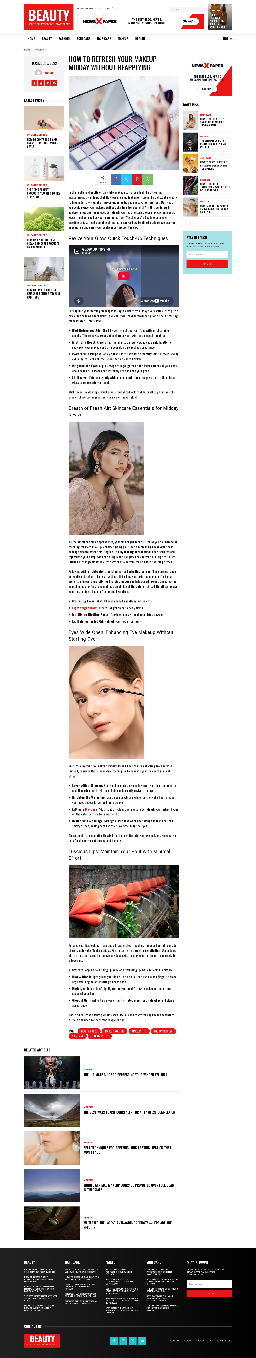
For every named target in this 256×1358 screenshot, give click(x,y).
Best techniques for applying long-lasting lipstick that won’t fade (127, 1150)
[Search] (200, 9)
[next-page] (191, 223)
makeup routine (114, 1031)
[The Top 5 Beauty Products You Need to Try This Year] (44, 168)
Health (88, 1143)
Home (27, 49)
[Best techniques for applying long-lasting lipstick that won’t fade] (52, 1148)
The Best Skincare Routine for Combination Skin (162, 1290)
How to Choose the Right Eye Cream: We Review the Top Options (214, 165)
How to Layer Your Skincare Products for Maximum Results (80, 1286)
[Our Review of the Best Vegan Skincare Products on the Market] (44, 219)
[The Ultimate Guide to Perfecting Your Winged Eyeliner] (52, 1072)
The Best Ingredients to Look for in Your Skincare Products (162, 1308)
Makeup (39, 49)
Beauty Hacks (89, 1031)
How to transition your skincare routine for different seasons (159, 1298)
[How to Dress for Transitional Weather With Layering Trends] (190, 185)
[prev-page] (185, 223)
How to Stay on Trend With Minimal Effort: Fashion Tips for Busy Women (39, 1289)
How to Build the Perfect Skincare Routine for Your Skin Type (214, 209)
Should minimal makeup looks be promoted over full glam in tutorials (128, 1187)
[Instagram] (41, 83)
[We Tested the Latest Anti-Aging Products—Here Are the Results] (52, 1223)
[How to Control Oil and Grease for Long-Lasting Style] (44, 118)
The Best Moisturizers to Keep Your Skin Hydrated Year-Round (40, 1298)
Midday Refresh (163, 1031)
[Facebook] (34, 83)
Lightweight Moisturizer (89, 608)
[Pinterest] (137, 179)
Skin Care (215, 10)
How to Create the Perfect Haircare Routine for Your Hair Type (44, 293)
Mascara (91, 809)
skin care (77, 1036)
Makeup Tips (139, 1031)
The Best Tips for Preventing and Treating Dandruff (81, 1302)
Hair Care (205, 115)
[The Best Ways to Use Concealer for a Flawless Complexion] (52, 1110)
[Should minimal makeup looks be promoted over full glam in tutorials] (52, 1185)
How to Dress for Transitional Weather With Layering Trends (215, 187)
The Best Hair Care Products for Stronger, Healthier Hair (80, 1295)
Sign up (207, 264)
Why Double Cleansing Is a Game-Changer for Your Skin (39, 1271)
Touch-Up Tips (99, 1036)
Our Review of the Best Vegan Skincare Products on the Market (43, 243)
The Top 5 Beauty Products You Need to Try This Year (43, 193)
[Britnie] (39, 72)
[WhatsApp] (147, 179)
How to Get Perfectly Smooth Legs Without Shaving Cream (212, 122)
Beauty (204, 202)
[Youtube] (54, 83)
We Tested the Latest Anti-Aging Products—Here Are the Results (127, 1225)
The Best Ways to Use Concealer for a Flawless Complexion (129, 1112)
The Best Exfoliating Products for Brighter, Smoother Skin (217, 21)
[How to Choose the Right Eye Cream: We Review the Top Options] (190, 163)
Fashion (205, 180)
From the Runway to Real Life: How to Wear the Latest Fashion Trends (40, 1308)
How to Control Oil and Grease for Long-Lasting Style (42, 143)
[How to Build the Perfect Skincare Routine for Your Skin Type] (190, 207)
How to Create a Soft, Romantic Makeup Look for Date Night (38, 1279)
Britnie (48, 73)
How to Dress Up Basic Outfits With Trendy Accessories (82, 1278)
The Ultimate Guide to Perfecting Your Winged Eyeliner (125, 1074)
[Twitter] (48, 83)
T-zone (110, 359)
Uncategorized (37, 135)
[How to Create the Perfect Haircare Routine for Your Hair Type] (44, 269)
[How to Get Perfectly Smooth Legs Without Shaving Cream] (190, 120)
